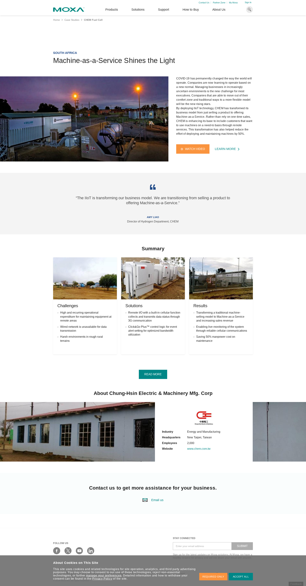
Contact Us (204, 3)
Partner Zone (219, 3)
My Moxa (233, 3)
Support (163, 9)
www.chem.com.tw (199, 448)
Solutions (137, 9)
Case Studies (71, 19)
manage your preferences (103, 575)
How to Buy (191, 9)
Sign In (248, 2)
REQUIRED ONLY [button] (213, 576)
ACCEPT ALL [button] (241, 576)
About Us (218, 9)
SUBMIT (242, 546)
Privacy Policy (102, 578)
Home (56, 19)
